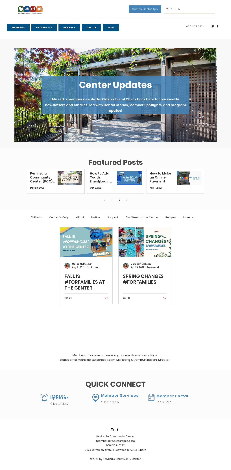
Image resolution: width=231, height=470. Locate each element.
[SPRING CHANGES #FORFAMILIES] (145, 242)
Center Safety (58, 217)
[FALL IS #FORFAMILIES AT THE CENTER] (86, 242)
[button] (18, 27)
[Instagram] (212, 26)
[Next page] (127, 200)
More (186, 217)
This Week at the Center (141, 217)
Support (112, 217)
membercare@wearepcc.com (115, 441)
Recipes (170, 217)
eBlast (80, 217)
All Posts (36, 217)
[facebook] (217, 26)
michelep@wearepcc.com (96, 360)
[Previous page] (104, 200)
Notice (95, 217)
